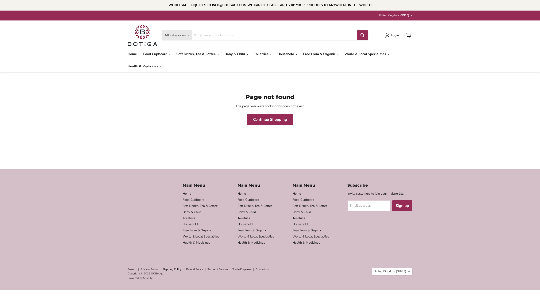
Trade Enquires (241, 269)
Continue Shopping (270, 119)
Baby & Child (235, 54)
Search (132, 269)
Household (286, 54)
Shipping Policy (171, 269)
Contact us (262, 269)
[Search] (362, 35)
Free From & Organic (319, 54)
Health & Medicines (143, 66)
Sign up (402, 205)
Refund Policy (194, 269)
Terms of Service (218, 269)
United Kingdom (394, 15)
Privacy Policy (149, 269)
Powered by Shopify (140, 278)
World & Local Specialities (365, 54)
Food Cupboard (155, 54)
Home (132, 54)
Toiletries (261, 54)
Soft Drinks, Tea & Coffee (196, 54)
